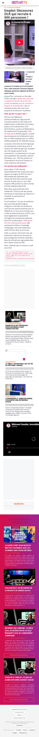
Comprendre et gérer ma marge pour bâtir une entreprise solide (18, 400)
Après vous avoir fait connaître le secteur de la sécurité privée (18, 101)
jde (27, 255)
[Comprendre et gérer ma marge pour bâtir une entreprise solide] (15, 389)
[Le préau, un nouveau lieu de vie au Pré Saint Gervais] (15, 355)
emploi (23, 255)
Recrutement (30, 258)
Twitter (25, 730)
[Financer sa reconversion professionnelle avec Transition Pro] (15, 316)
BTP (16, 255)
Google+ (15, 733)
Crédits (19, 715)
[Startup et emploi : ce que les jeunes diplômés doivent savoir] (19, 670)
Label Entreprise (10, 362)
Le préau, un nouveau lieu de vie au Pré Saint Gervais (19, 364)
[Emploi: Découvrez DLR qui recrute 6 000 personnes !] (14, 76)
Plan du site (19, 712)
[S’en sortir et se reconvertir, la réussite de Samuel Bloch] (19, 581)
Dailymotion (23, 733)
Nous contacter (19, 718)
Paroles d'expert (10, 396)
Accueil (8, 253)
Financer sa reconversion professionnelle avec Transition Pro (16, 327)
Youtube (18, 730)
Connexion (19, 725)
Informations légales (19, 709)
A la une (26, 252)
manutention (21, 258)
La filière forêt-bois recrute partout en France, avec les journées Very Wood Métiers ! (18, 547)
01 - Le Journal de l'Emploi (12, 7)
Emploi (26, 253)
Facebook (32, 730)
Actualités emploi (17, 253)
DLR (19, 255)
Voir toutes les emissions (19, 655)
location (14, 258)
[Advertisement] (19, 289)
